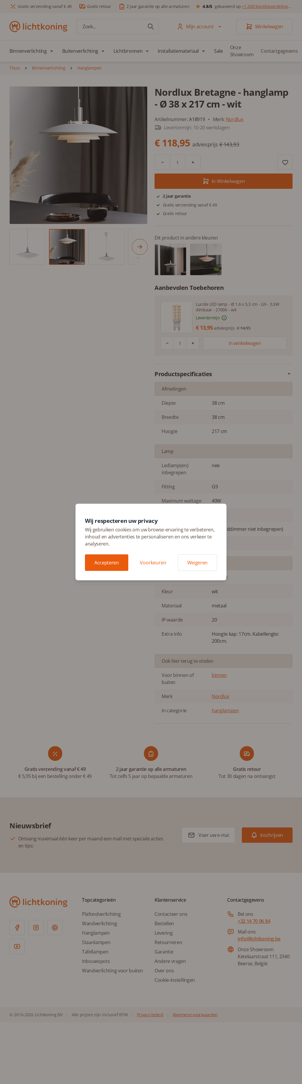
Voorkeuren (153, 562)
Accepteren (106, 562)
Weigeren (197, 562)
